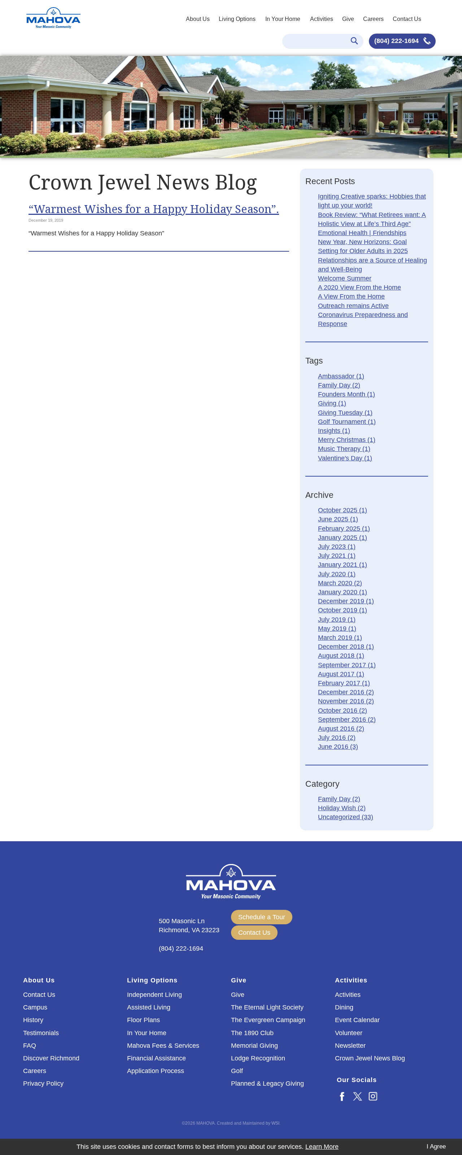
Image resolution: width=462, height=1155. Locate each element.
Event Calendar (357, 1020)
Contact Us (407, 19)
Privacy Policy (43, 1083)
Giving (332, 403)
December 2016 (346, 692)
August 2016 (341, 728)
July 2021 (337, 555)
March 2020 (340, 583)
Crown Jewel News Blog (370, 1058)
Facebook (342, 1095)
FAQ (29, 1045)
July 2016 (337, 737)
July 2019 (337, 619)
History (33, 1020)
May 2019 (337, 628)
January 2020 (342, 592)
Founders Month (346, 394)
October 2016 (342, 710)
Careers (373, 19)
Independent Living (154, 994)
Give (348, 19)
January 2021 (342, 564)
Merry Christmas (346, 439)
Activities (321, 19)
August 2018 (341, 655)
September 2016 (347, 719)
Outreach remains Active (353, 305)
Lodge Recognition (258, 1058)
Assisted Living (148, 1007)
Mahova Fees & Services (163, 1045)
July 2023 (337, 546)
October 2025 (342, 510)
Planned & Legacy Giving (267, 1083)
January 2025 (342, 537)
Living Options (237, 19)
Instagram (374, 1095)
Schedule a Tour (261, 917)
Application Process (155, 1070)
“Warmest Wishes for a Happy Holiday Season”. (154, 208)
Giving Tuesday (345, 412)
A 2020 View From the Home (359, 287)
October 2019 (342, 610)
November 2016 (346, 701)
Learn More (322, 1146)
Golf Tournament (347, 421)
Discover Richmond (51, 1058)
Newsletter (350, 1045)
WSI (275, 1123)
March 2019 (340, 637)
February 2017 (344, 683)
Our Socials (357, 1080)
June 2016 (338, 746)
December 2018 (346, 646)
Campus (35, 1007)
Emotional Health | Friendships (362, 232)
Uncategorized (345, 817)
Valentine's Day (345, 458)
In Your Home (282, 19)
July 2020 (337, 574)
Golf (237, 1070)
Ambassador (341, 376)
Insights (334, 430)
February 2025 (344, 528)
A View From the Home (351, 296)
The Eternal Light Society (267, 1007)
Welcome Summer (344, 278)
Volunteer (348, 1033)
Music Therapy (344, 448)
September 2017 (347, 665)
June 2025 (338, 519)
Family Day (339, 385)
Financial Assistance (156, 1058)
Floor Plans (143, 1020)
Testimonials (41, 1033)
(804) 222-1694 (397, 40)
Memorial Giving (254, 1045)
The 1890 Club (252, 1033)
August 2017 (341, 674)
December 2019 (346, 601)
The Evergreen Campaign (268, 1020)
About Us (198, 19)
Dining (344, 1007)
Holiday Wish (342, 808)
